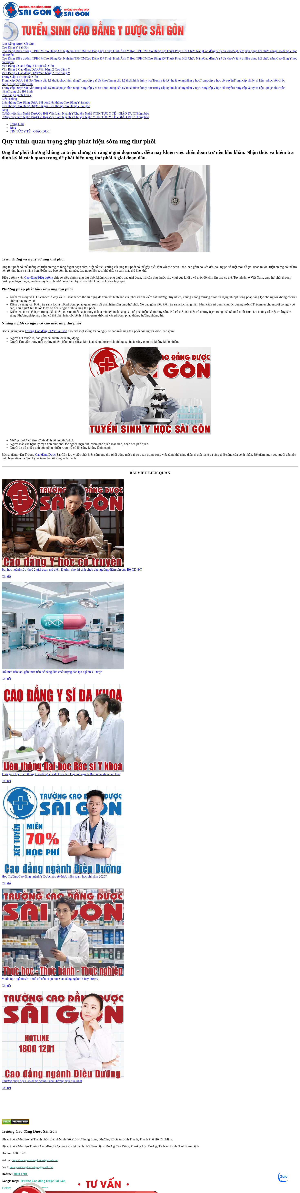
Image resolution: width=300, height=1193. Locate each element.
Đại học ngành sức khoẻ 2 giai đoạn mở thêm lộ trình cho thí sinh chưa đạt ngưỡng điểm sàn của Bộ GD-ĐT (72, 569)
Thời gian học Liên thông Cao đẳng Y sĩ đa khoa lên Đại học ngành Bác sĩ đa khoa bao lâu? (61, 774)
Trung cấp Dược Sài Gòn (18, 80)
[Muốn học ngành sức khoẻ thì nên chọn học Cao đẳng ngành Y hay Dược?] (63, 975)
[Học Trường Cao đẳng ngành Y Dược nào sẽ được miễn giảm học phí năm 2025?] (63, 872)
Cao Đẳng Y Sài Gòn (15, 47)
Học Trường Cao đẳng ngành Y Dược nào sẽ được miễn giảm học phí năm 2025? (54, 876)
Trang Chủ (17, 124)
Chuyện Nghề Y (84, 113)
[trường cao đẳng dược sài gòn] (27, 17)
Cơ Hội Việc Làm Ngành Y (56, 113)
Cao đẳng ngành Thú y (16, 95)
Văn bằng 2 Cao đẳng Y (54, 69)
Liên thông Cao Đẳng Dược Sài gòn (25, 102)
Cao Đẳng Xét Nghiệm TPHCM (64, 51)
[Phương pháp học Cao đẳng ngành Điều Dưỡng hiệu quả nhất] (63, 1077)
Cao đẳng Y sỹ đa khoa (218, 51)
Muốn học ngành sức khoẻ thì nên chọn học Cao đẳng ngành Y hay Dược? (50, 978)
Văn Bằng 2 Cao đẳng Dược (20, 69)
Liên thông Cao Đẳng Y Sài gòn (69, 102)
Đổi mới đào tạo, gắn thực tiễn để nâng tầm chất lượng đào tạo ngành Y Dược (52, 672)
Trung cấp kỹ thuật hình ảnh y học (130, 80)
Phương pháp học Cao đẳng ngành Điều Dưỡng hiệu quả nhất (42, 1081)
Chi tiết (6, 576)
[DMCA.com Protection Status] (15, 1123)
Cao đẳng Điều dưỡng (38, 277)
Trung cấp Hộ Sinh (20, 84)
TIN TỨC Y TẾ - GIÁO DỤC (115, 113)
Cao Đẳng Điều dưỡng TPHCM (22, 51)
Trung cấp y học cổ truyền (217, 80)
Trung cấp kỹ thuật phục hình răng (56, 80)
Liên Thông (9, 98)
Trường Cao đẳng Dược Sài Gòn (46, 331)
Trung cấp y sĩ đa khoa (93, 80)
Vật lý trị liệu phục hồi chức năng (254, 51)
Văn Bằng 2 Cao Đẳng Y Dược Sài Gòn (28, 65)
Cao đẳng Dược (45, 454)
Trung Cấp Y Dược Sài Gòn (20, 76)
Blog (5, 109)
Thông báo (142, 113)
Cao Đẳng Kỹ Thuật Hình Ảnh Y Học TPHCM (117, 51)
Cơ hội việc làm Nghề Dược (20, 113)
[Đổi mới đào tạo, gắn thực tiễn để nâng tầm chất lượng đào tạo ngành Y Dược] (63, 668)
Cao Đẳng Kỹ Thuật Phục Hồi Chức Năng (175, 51)
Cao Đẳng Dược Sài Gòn (18, 43)
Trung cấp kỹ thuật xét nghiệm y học (176, 80)
